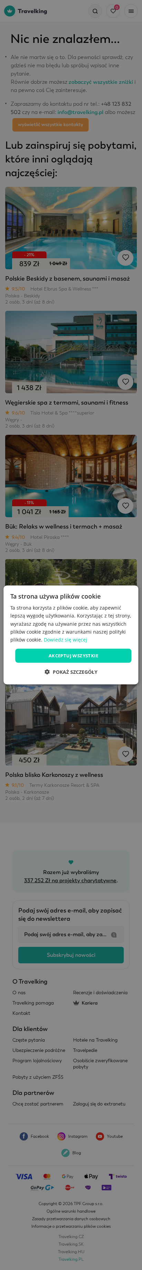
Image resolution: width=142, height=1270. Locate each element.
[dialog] (70, 635)
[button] (71, 672)
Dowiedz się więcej (65, 639)
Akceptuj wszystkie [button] (73, 656)
